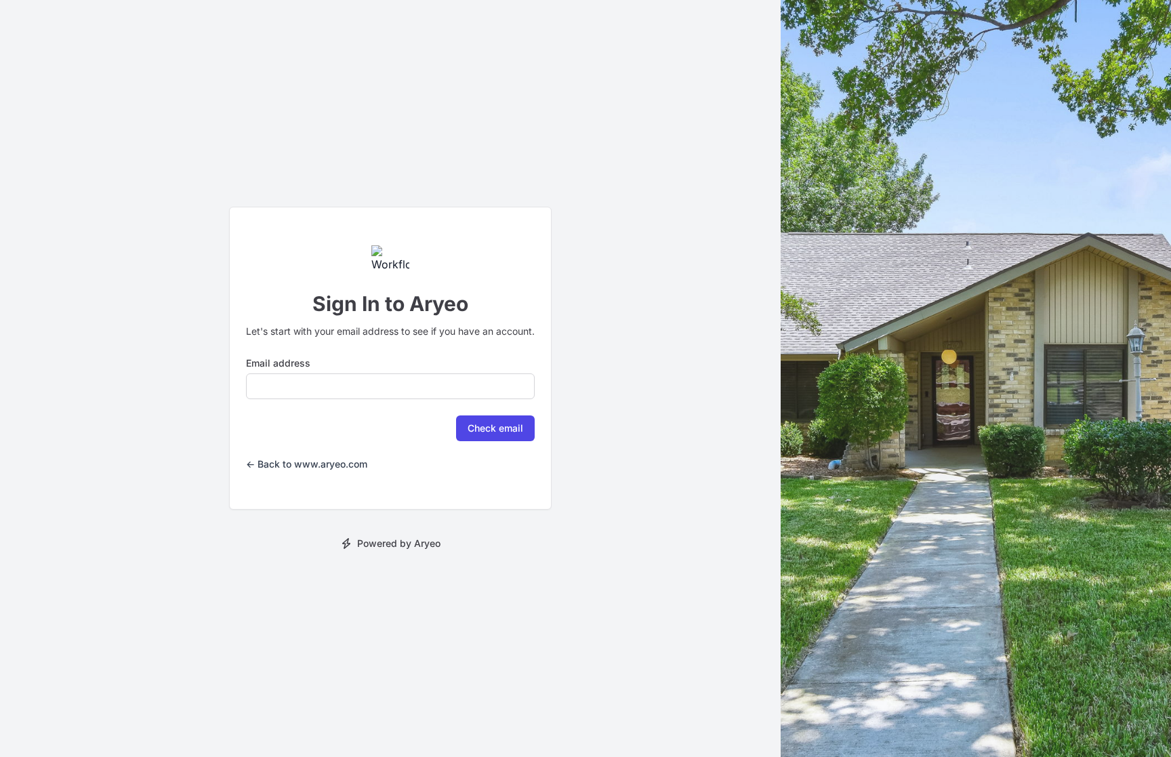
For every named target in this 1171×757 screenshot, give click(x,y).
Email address (278, 363)
